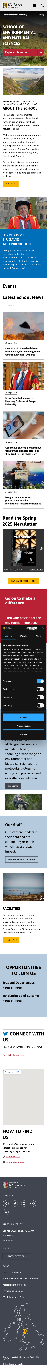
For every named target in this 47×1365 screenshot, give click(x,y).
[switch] (40, 689)
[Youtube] (33, 1203)
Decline (23, 734)
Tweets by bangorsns (13, 1055)
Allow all (23, 717)
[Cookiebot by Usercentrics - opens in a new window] (27, 628)
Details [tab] (23, 636)
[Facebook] (15, 1203)
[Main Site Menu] (35, 5)
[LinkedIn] (6, 1212)
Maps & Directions (17, 1256)
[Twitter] (6, 1203)
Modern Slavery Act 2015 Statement (20, 1278)
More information (13, 988)
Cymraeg (41, 15)
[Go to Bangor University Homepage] (12, 5)
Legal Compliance (12, 1272)
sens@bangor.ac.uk (15, 1162)
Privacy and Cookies (13, 1291)
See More (9, 306)
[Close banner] (43, 628)
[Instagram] (24, 1203)
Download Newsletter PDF (23, 581)
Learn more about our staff (21, 860)
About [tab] (38, 636)
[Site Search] (41, 5)
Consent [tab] (8, 636)
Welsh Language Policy (14, 1297)
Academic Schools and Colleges (16, 15)
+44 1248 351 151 (11, 1235)
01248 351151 (13, 1156)
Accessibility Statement (14, 1284)
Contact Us (8, 1240)
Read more (10, 184)
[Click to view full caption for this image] (41, 898)
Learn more (11, 940)
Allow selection (24, 726)
